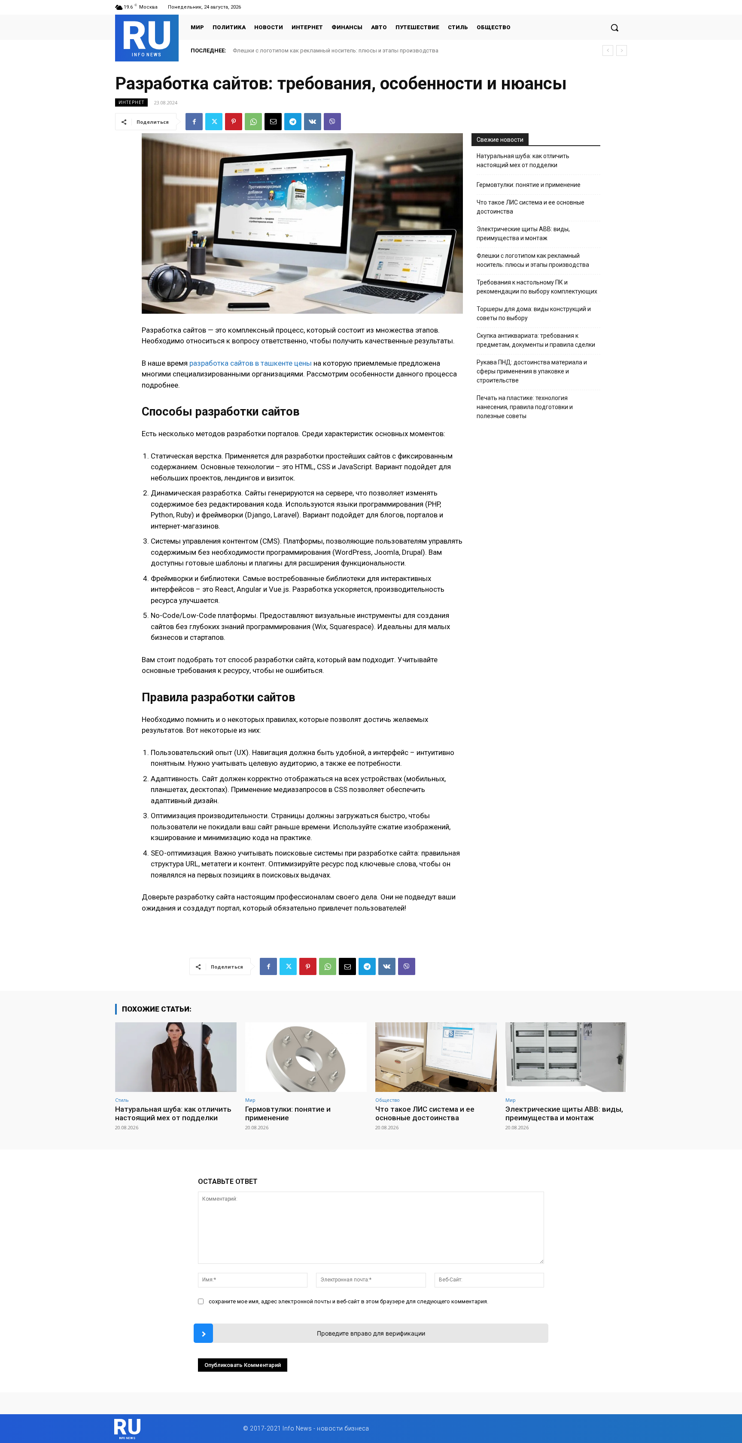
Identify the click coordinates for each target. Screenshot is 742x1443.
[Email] (273, 121)
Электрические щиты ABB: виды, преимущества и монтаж (523, 234)
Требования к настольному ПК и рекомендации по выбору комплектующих (537, 287)
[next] (621, 50)
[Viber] (332, 121)
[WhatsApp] (253, 121)
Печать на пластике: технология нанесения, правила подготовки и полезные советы (525, 406)
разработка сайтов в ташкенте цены (250, 363)
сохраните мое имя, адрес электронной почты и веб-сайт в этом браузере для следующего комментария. (348, 1301)
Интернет (131, 102)
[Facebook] (194, 121)
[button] (614, 27)
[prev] (607, 50)
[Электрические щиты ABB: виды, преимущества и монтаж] (566, 1056)
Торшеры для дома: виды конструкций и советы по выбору (534, 313)
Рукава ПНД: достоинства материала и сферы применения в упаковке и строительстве (532, 371)
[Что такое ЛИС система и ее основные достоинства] (436, 1056)
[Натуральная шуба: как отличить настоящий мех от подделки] (176, 1056)
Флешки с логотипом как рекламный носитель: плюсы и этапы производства (533, 260)
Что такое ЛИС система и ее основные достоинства (530, 207)
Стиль (122, 1100)
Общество (387, 1100)
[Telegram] (292, 121)
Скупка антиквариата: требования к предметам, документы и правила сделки (536, 340)
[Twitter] (213, 121)
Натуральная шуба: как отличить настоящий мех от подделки (314, 50)
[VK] (312, 121)
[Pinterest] (233, 121)
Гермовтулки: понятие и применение (529, 184)
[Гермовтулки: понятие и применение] (306, 1056)
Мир (250, 1100)
